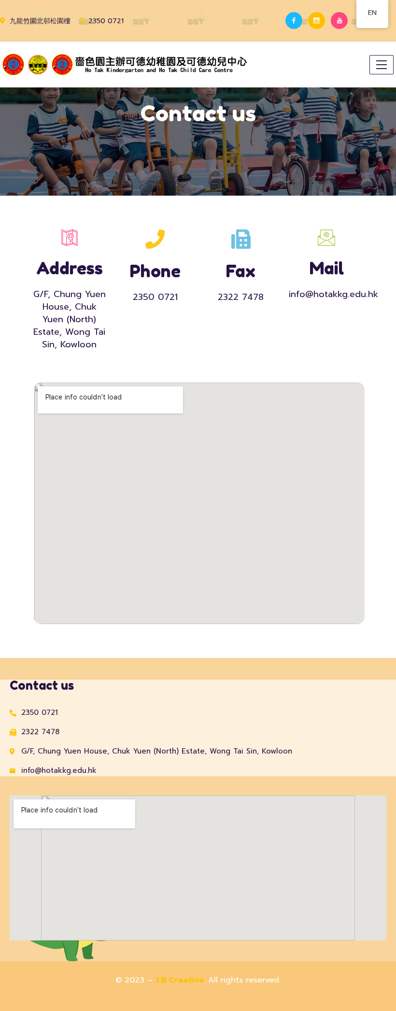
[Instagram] (316, 20)
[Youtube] (339, 20)
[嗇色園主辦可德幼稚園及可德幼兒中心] (125, 64)
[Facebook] (293, 20)
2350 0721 (106, 21)
